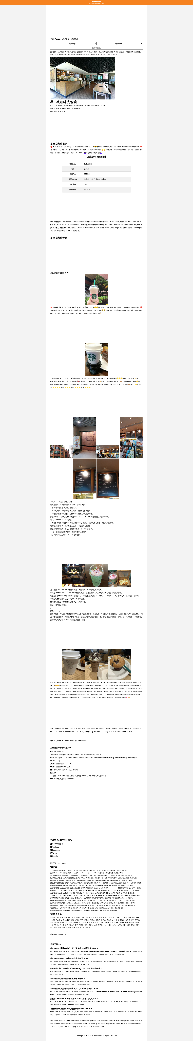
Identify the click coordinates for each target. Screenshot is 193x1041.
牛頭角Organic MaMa (106, 908)
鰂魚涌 (62, 922)
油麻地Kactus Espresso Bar (93, 910)
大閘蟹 (73, 54)
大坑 (95, 925)
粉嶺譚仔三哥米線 (83, 905)
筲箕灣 (56, 922)
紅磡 (100, 917)
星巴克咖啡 (74, 39)
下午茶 (99, 52)
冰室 (109, 54)
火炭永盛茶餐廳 (123, 878)
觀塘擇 (67, 883)
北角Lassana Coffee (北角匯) (68, 890)
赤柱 (124, 925)
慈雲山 (131, 922)
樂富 (85, 925)
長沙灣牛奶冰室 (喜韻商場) (59, 875)
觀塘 (117, 52)
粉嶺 (117, 920)
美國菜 (52, 108)
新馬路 (109, 920)
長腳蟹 (81, 54)
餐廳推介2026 (55, 39)
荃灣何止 (93, 905)
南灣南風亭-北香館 (56, 905)
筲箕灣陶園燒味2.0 (111, 878)
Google (55, 856)
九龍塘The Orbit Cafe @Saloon (60, 895)
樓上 (74, 52)
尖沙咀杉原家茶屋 (56, 893)
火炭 (111, 922)
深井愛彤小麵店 (136, 883)
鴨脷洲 (122, 922)
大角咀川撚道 (54, 888)
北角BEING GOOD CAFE (126, 903)
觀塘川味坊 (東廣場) (57, 883)
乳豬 (127, 52)
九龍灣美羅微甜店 (77, 910)
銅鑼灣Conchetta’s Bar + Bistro (89, 890)
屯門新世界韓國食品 (124, 888)
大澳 (77, 927)
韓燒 (85, 54)
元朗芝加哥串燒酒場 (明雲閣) (94, 898)
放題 (78, 52)
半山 (105, 925)
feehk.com (98, 1036)
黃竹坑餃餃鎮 (119, 908)
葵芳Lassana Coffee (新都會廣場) (106, 880)
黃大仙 (137, 920)
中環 (92, 917)
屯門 (69, 917)
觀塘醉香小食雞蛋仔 (57, 900)
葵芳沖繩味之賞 (134, 895)
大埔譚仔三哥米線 (72, 870)
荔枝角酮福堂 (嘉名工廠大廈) (70, 888)
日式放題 (67, 54)
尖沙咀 (52, 917)
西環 (114, 917)
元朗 (57, 917)
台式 (113, 52)
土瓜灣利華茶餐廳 (69, 893)
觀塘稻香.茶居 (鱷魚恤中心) (74, 898)
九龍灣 (124, 917)
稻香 (115, 54)
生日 (123, 52)
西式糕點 (63, 108)
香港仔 (75, 922)
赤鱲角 (116, 922)
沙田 (96, 917)
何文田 (62, 925)
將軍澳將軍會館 (126, 875)
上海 (120, 52)
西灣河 (107, 922)
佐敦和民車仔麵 (64, 908)
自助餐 (131, 52)
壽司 (85, 52)
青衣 (51, 922)
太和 (109, 925)
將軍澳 (105, 917)
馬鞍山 (77, 920)
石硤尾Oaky (54, 908)
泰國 (88, 52)
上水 (66, 922)
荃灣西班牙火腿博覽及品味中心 (122, 885)
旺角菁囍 (100, 905)
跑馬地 (133, 925)
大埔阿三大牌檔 (77, 895)
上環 (91, 52)
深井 (51, 927)
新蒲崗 (86, 920)
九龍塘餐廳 (65, 39)
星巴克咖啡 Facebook (66, 779)
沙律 (57, 108)
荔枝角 (122, 920)
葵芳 (81, 920)
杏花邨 (87, 927)
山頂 (128, 925)
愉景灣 (68, 927)
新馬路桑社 (133, 878)
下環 (84, 922)
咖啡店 (69, 108)
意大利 (104, 52)
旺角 (88, 54)
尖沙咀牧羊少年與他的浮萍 (80, 908)
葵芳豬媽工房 (88, 883)
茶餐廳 (60, 52)
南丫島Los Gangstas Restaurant (94, 895)
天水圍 (58, 920)
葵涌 (129, 917)
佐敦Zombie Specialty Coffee (76, 903)
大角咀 (119, 917)
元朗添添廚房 (89, 893)
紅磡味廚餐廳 (76, 900)
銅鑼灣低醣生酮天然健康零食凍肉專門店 (63, 885)
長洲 (126, 922)
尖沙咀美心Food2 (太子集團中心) (123, 898)
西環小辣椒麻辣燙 (70, 905)
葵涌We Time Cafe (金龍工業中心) (61, 873)
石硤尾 (71, 925)
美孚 (76, 925)
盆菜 (112, 54)
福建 (71, 52)
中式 (95, 52)
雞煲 (81, 52)
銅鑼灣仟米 (54, 890)
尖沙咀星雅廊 (130, 900)
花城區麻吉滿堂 (123, 895)
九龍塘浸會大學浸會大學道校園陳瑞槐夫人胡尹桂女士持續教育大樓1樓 (79, 105)
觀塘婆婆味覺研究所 (128, 905)
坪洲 (73, 927)
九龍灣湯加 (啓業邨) (85, 885)
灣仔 (82, 917)
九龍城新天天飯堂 (56, 878)
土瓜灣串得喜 (73, 875)
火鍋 (95, 54)
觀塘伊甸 (108, 898)
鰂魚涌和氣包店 (122, 870)
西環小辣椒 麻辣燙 (93, 903)
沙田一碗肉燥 (136, 888)
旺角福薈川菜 (98, 888)
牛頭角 (101, 922)
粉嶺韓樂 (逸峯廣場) (57, 880)
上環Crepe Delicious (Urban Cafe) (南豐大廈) (89, 873)
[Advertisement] (96, 23)
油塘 (66, 925)
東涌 (92, 922)
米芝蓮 (100, 54)
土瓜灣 (67, 920)
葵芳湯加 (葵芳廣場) (125, 880)
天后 (70, 922)
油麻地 (97, 920)
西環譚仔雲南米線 (87, 888)
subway (61, 54)
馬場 (59, 927)
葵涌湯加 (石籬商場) (110, 910)
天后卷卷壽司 (123, 890)
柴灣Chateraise (111, 895)
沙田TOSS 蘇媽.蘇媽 (57, 898)
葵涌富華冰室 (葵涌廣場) (112, 905)
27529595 (87, 174)
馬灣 (55, 927)
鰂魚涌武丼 (109, 873)
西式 (64, 52)
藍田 (96, 922)
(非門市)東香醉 (134, 890)
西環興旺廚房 (111, 900)
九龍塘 (86, 169)
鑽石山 (90, 925)
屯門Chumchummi (110, 888)
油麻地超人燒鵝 (116, 883)
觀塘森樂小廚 (99, 878)
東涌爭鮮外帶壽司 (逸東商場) (60, 910)
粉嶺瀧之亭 (80, 893)
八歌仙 (105, 54)
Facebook (56, 850)
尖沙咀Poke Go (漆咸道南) (102, 885)
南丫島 (82, 927)
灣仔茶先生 (89, 878)
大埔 (110, 917)
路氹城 (103, 920)
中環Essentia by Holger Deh (106, 870)
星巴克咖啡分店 (57, 844)
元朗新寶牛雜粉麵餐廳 (57, 870)
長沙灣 (52, 920)
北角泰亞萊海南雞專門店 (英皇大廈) (94, 900)
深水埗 (87, 917)
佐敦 (133, 917)
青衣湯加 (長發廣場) (128, 893)
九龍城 (92, 920)
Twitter (55, 853)
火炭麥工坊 (121, 900)
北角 (62, 920)
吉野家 (109, 52)
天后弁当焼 (94, 908)
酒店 (77, 54)
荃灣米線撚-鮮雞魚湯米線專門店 (74, 878)
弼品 (68, 52)
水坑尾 (119, 925)
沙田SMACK (69, 880)
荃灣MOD (126, 883)
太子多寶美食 (115, 893)
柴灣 (132, 920)
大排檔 (136, 52)
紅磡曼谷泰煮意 (102, 875)
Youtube (55, 847)
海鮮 (92, 54)
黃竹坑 (56, 925)
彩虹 (137, 925)
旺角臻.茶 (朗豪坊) (76, 883)
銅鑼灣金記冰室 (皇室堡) (87, 870)
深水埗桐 (68, 900)
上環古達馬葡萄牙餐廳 (102, 893)
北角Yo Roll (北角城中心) (102, 883)
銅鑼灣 (78, 917)
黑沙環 (128, 920)
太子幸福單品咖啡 (80, 880)
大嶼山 (114, 925)
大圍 (113, 920)
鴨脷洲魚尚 (90, 880)
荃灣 (65, 917)
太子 (137, 917)
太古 (80, 922)
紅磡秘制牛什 (118, 873)
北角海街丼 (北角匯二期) (87, 875)
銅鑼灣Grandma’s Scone (109, 890)
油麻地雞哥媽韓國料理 (57, 903)
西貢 (88, 922)
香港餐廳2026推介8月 (58, 934)
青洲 (63, 927)
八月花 (56, 54)
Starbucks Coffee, (56, 758)
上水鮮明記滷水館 (114, 875)
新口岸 (137, 922)
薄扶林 (100, 925)
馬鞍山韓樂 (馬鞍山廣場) (109, 903)
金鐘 (51, 925)
